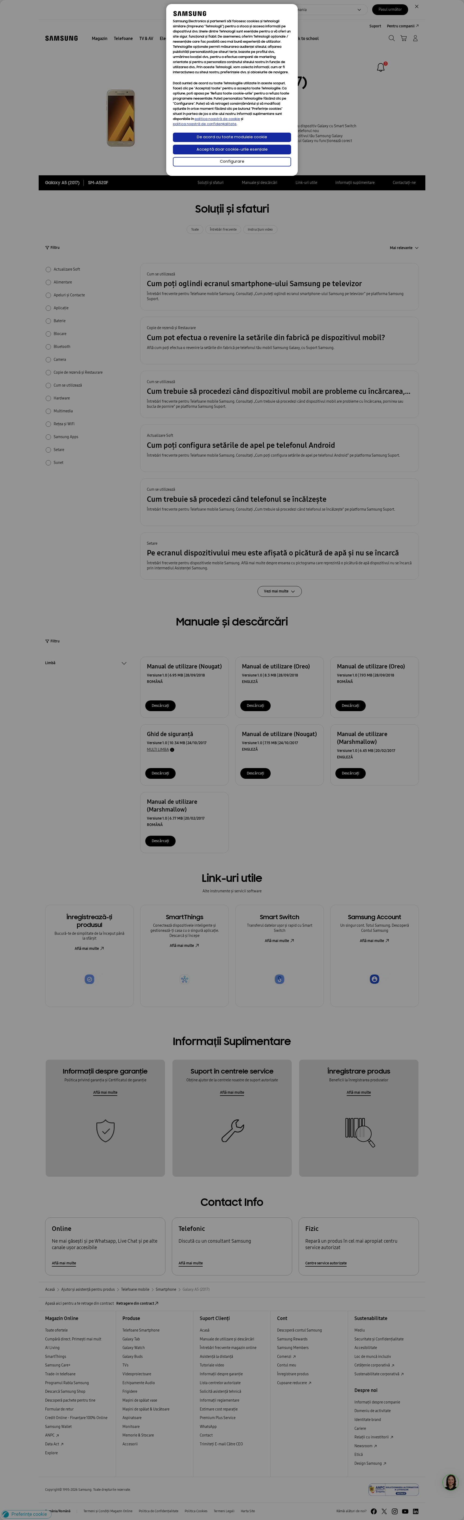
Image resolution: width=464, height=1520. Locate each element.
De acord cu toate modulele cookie (232, 137)
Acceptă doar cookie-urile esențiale (232, 150)
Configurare (232, 162)
